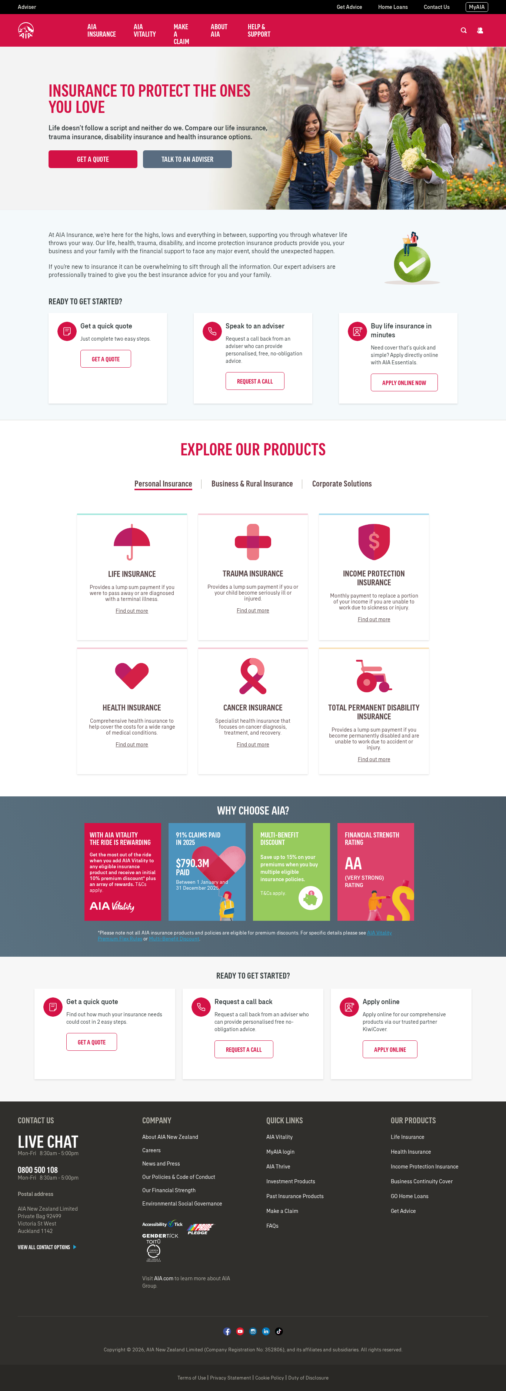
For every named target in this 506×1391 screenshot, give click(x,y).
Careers (151, 1150)
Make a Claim (181, 34)
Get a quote (106, 359)
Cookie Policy (269, 1378)
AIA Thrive (278, 1166)
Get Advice (349, 7)
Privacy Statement (230, 1378)
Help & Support (259, 30)
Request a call (255, 381)
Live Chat (48, 1141)
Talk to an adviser (187, 159)
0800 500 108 (38, 1169)
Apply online (390, 1050)
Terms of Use (191, 1378)
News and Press (161, 1163)
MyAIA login (280, 1151)
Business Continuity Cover (422, 1181)
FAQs (272, 1226)
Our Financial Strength (169, 1190)
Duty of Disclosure (308, 1378)
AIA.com (163, 1278)
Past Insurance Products (295, 1196)
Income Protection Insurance (425, 1166)
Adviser (27, 7)
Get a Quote (93, 159)
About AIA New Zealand (170, 1137)
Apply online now (404, 383)
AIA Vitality (145, 30)
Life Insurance (408, 1137)
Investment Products (290, 1181)
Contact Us (437, 7)
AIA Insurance (101, 30)
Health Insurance (411, 1151)
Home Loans (393, 7)
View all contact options (44, 1247)
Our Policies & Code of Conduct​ (178, 1177)
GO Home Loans (410, 1196)
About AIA (219, 30)
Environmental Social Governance (182, 1203)
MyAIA (477, 7)
